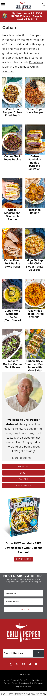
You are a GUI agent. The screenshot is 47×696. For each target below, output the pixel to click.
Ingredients (37, 680)
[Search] (38, 653)
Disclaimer (25, 683)
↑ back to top (23, 674)
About (6, 680)
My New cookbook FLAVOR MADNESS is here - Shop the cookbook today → (27, 16)
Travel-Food (25, 680)
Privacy (15, 683)
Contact (14, 680)
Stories (7, 683)
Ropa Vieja (36, 62)
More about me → (23, 457)
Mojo (5, 66)
